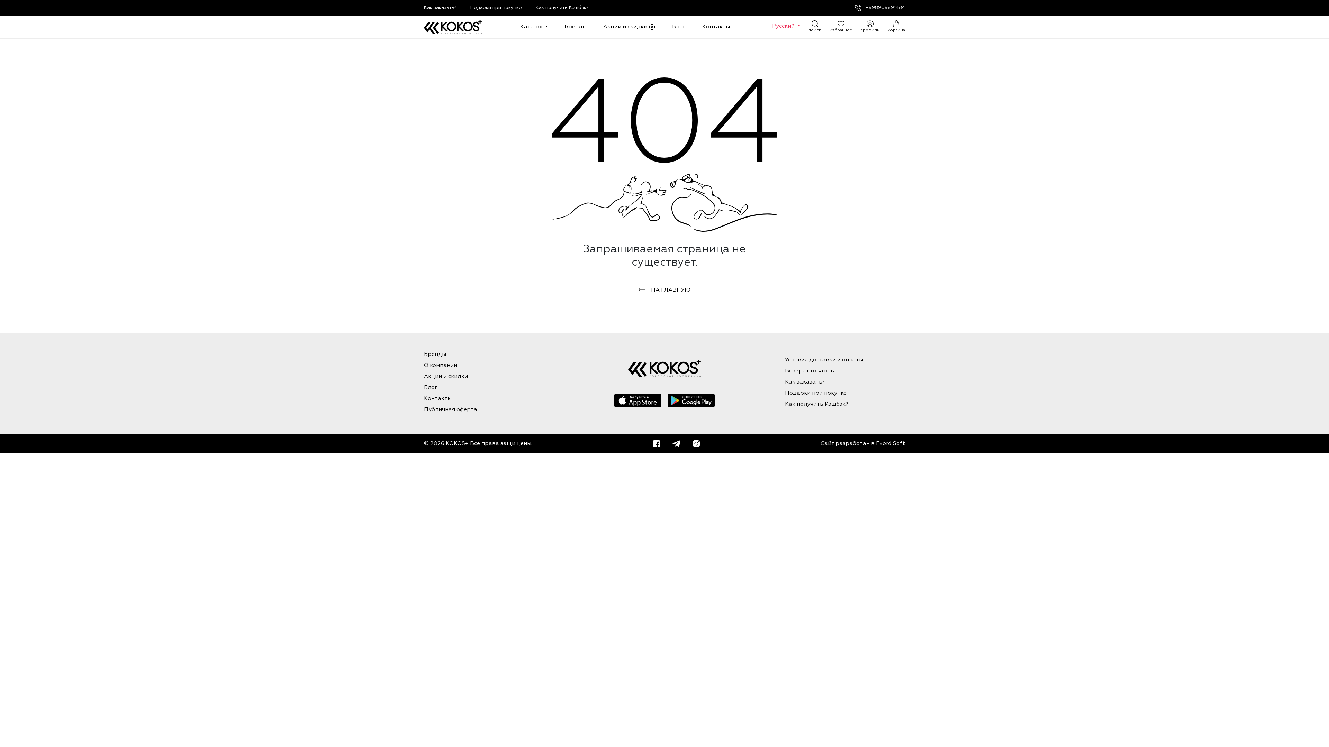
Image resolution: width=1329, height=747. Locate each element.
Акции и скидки (626, 27)
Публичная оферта (450, 410)
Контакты (716, 27)
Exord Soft (890, 443)
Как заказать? (440, 7)
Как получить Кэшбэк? (562, 7)
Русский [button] (784, 26)
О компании (440, 365)
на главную (670, 290)
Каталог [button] (532, 27)
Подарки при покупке (496, 7)
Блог (679, 27)
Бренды (575, 27)
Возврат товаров (809, 371)
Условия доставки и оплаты (824, 360)
